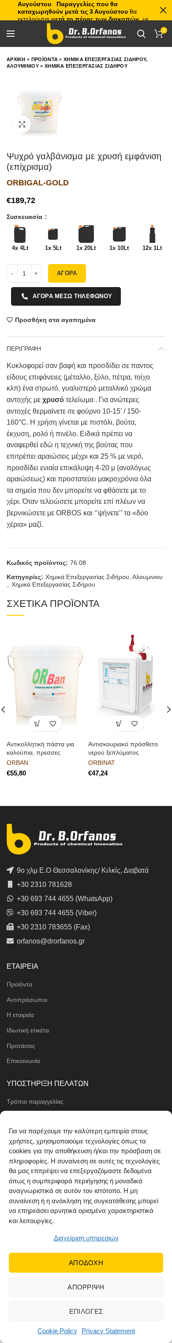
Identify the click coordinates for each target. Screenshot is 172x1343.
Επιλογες (86, 1311)
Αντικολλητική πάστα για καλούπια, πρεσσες (40, 748)
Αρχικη (16, 59)
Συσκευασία (25, 217)
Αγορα (67, 273)
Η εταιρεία (20, 1014)
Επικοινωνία (23, 1060)
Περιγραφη (24, 348)
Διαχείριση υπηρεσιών (86, 1238)
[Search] (141, 33)
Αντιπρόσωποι (27, 999)
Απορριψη (85, 1287)
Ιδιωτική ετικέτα (28, 1030)
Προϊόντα (19, 984)
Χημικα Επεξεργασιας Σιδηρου (86, 66)
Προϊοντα (44, 59)
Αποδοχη (86, 1262)
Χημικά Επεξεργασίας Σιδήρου (53, 584)
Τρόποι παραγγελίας (35, 1101)
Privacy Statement (108, 1331)
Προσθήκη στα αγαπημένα (55, 320)
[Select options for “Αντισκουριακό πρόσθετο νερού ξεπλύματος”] (119, 723)
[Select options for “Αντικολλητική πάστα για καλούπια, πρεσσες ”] (37, 723)
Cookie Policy (57, 1331)
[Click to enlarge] (22, 124)
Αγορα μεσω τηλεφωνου (72, 296)
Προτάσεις (21, 1045)
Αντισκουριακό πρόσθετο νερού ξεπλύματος (123, 748)
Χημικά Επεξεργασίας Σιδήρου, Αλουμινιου (104, 576)
